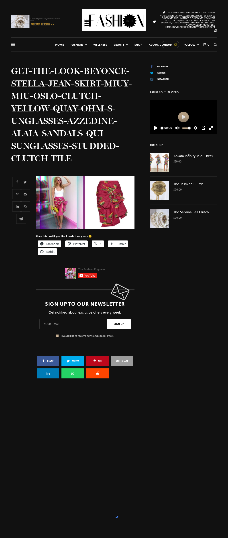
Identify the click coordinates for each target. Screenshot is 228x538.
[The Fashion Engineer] (114, 20)
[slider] (162, 128)
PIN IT (87, 202)
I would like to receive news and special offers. (87, 336)
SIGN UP (119, 324)
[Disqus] (114, 446)
